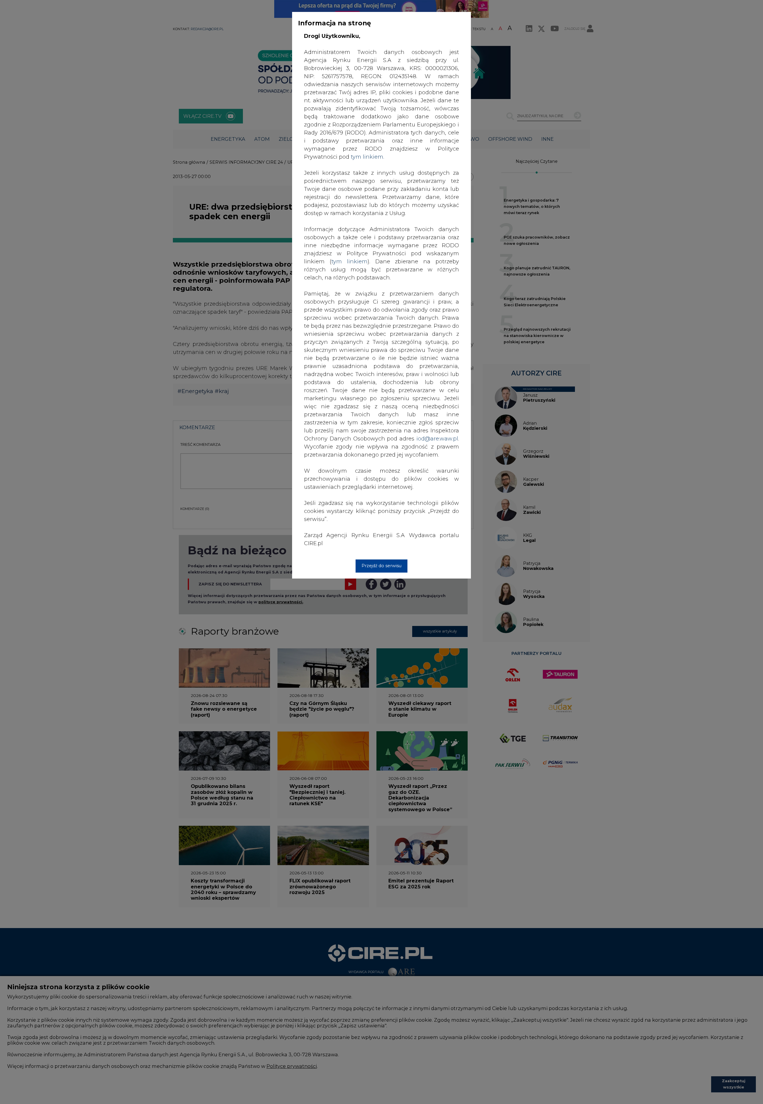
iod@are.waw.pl (437, 438)
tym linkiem (349, 261)
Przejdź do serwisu (381, 565)
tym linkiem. (367, 157)
